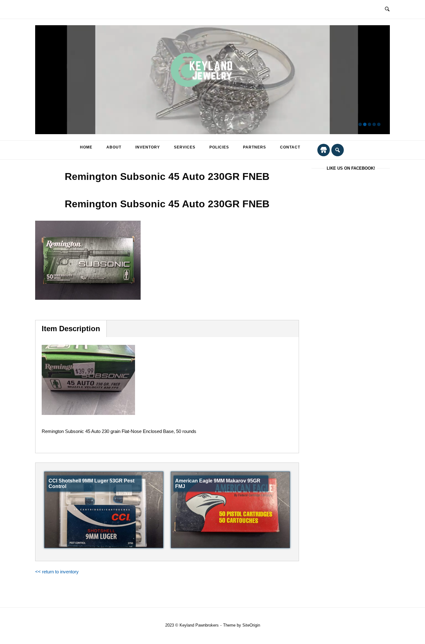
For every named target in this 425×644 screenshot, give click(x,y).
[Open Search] (387, 9)
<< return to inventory (57, 571)
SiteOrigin (251, 625)
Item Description (71, 328)
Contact (290, 147)
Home (86, 147)
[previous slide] (44, 79)
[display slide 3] (369, 124)
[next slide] (381, 79)
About (113, 147)
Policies (219, 147)
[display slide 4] (374, 124)
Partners (254, 147)
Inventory (147, 147)
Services (184, 147)
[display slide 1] (360, 124)
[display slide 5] (379, 124)
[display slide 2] (365, 124)
